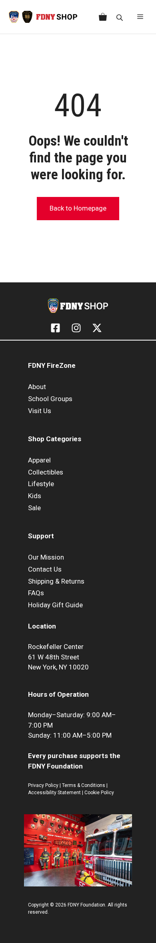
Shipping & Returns (56, 581)
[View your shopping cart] (101, 17)
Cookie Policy (99, 792)
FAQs (36, 593)
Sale (34, 508)
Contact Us (45, 569)
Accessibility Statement (55, 792)
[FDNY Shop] (43, 17)
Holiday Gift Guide (55, 605)
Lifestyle (41, 484)
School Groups (50, 399)
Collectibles (45, 472)
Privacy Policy (43, 785)
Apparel (39, 460)
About (37, 387)
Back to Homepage (78, 208)
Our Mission (46, 557)
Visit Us (39, 411)
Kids (34, 496)
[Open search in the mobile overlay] (120, 17)
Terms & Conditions (83, 785)
